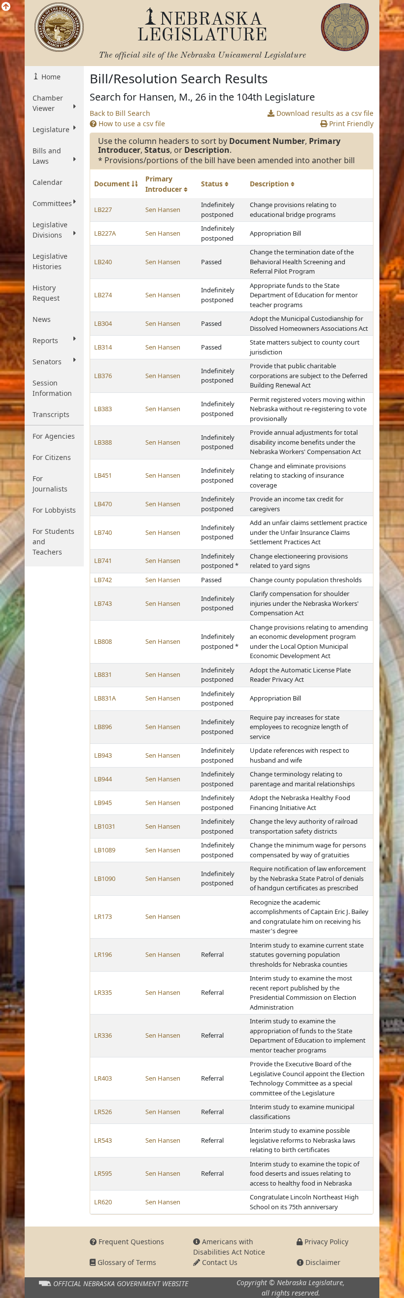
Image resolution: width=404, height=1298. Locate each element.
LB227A (105, 233)
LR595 (103, 1173)
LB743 (103, 603)
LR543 (103, 1140)
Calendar (48, 182)
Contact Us (218, 1262)
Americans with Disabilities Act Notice (229, 1247)
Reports (45, 340)
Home (50, 76)
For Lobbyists (54, 510)
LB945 (103, 802)
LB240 (103, 261)
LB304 (103, 323)
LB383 (103, 408)
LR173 (103, 916)
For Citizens (52, 457)
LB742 (103, 579)
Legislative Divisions (50, 230)
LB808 (103, 641)
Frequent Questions (130, 1241)
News (42, 319)
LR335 (103, 992)
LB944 (103, 778)
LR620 (103, 1201)
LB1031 (104, 826)
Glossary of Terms (126, 1262)
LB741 (103, 560)
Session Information (52, 388)
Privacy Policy (325, 1241)
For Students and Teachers (53, 541)
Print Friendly (350, 123)
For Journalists (50, 483)
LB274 (103, 294)
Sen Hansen (162, 209)
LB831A (105, 698)
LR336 (103, 1035)
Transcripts (51, 414)
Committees (52, 203)
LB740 (103, 532)
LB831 (103, 674)
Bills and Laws (47, 156)
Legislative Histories (50, 261)
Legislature (51, 129)
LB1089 (104, 849)
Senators (47, 361)
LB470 (103, 503)
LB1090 (104, 878)
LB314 (103, 347)
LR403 (103, 1078)
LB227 (103, 209)
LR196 (103, 954)
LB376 (103, 375)
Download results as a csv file (323, 113)
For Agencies (54, 436)
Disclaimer (321, 1262)
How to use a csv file (131, 123)
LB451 (103, 475)
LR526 (103, 1111)
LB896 (103, 726)
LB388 (103, 442)
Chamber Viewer (48, 103)
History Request (46, 293)
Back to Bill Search (120, 113)
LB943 (103, 755)
